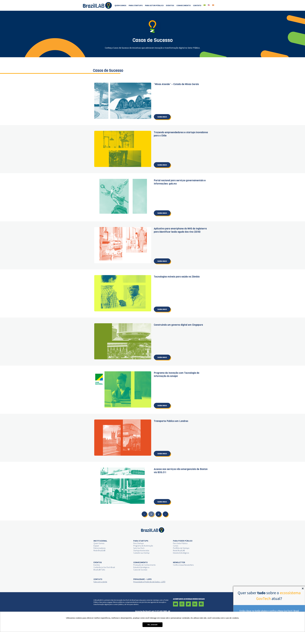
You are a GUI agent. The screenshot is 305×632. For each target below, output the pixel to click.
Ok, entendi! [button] (152, 625)
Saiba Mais (162, 117)
